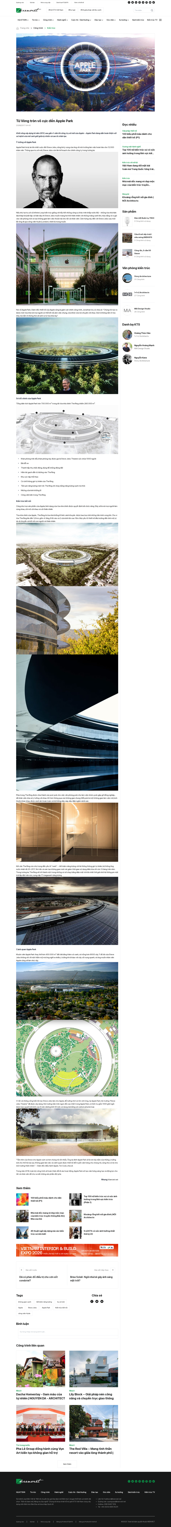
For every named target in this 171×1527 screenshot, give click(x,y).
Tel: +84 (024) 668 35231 (108, 1507)
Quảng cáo (20, 2)
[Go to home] (28, 10)
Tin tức (33, 1492)
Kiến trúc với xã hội (130, 163)
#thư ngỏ (71, 10)
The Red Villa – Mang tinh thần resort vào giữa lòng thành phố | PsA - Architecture (91, 1453)
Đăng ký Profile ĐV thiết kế (88, 1522)
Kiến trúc (126, 178)
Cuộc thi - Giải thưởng (77, 1492)
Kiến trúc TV (150, 1492)
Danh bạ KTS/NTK (62, 2)
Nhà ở (18, 1391)
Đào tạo (94, 1492)
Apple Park (46, 1308)
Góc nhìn (106, 1492)
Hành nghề (58, 1492)
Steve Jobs (32, 1308)
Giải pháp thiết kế (129, 131)
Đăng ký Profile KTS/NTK (64, 1522)
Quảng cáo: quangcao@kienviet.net (112, 1502)
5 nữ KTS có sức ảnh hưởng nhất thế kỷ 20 (99, 1232)
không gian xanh (24, 1302)
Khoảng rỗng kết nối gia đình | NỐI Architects (100, 1216)
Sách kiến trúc (134, 1492)
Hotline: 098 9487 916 (107, 1504)
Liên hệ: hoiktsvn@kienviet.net (109, 1499)
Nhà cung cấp (45, 2)
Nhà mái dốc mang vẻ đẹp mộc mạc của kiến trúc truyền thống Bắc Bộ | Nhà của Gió (48, 1216)
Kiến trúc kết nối (61, 1308)
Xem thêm (67, 1464)
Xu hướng (119, 1492)
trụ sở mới (61, 1302)
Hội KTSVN (20, 1492)
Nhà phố (125, 194)
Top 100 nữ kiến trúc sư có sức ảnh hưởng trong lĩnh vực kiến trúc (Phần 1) (100, 1199)
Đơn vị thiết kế (79, 2)
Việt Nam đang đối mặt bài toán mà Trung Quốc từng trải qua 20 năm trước (137, 167)
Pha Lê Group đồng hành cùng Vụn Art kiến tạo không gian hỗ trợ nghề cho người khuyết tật (40, 1453)
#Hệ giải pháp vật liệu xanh (91, 10)
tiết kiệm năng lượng (44, 1302)
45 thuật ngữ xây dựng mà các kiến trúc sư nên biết (47, 1232)
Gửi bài (32, 2)
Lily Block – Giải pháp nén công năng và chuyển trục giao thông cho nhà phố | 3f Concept (91, 1398)
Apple (20, 1308)
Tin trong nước (23, 1445)
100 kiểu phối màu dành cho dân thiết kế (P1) (46, 1199)
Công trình (45, 1492)
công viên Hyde (24, 1313)
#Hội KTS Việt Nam (56, 10)
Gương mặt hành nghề (131, 147)
